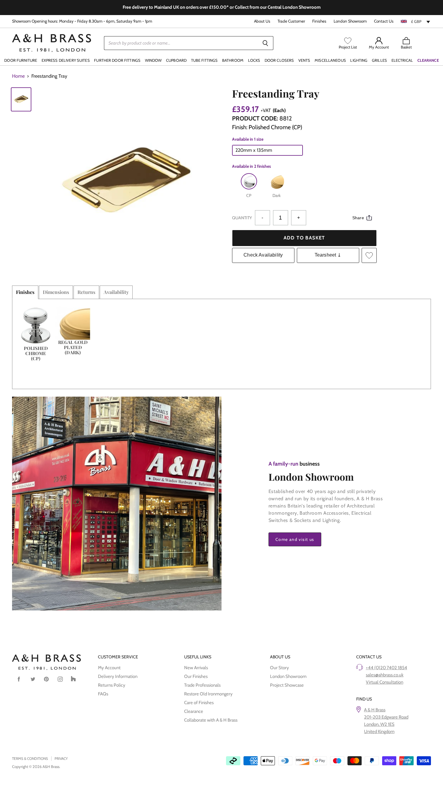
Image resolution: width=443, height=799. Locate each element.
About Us (262, 21)
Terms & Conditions (30, 758)
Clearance (193, 711)
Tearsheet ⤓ (328, 254)
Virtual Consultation (384, 682)
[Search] (265, 43)
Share (358, 217)
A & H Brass (374, 710)
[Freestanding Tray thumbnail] (21, 99)
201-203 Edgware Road (386, 717)
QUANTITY (242, 217)
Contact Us (384, 21)
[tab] (25, 292)
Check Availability (263, 254)
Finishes (319, 21)
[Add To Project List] (369, 255)
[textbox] (416, 21)
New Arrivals (196, 667)
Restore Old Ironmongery (208, 694)
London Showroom (350, 21)
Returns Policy (111, 685)
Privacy (61, 758)
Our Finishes (196, 676)
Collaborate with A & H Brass (210, 720)
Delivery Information (117, 676)
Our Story (279, 667)
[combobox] (416, 21)
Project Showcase (287, 685)
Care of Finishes (199, 702)
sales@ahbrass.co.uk (385, 675)
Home (18, 76)
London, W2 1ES (379, 724)
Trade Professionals (202, 685)
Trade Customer (291, 21)
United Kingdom (379, 731)
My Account (109, 667)
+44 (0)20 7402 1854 (386, 667)
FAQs (103, 694)
